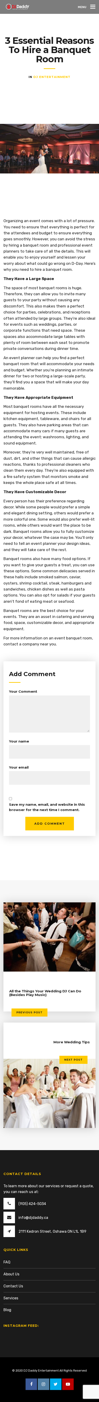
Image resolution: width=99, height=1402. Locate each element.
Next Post (73, 1059)
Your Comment (23, 691)
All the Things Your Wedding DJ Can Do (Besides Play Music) (45, 993)
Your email (19, 767)
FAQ (6, 1262)
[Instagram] (43, 1384)
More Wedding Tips (71, 1042)
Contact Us (13, 1286)
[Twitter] (55, 1384)
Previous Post (29, 1012)
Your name (19, 741)
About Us (11, 1274)
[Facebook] (31, 1384)
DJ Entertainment (51, 77)
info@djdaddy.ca (33, 1217)
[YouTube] (68, 1384)
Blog (7, 1310)
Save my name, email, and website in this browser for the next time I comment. (47, 807)
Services (10, 1298)
